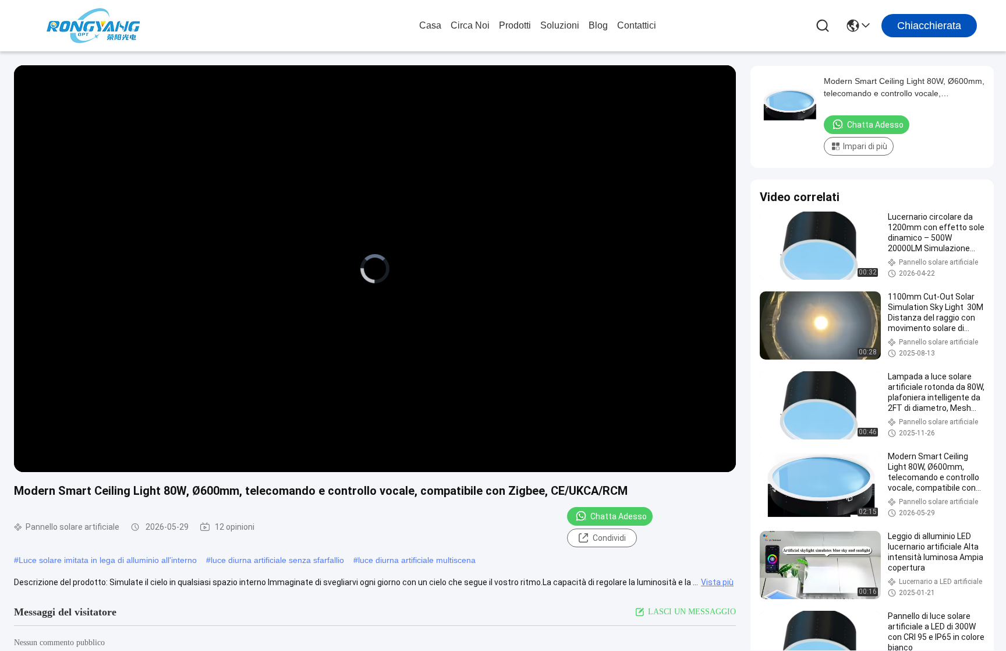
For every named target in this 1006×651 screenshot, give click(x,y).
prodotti (515, 25)
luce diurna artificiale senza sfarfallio (277, 560)
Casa (430, 25)
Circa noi (470, 25)
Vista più (717, 582)
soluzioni (559, 25)
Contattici (636, 25)
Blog (598, 25)
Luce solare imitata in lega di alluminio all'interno (108, 560)
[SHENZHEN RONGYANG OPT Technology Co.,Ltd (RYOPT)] (93, 25)
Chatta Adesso (618, 516)
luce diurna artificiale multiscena (417, 560)
